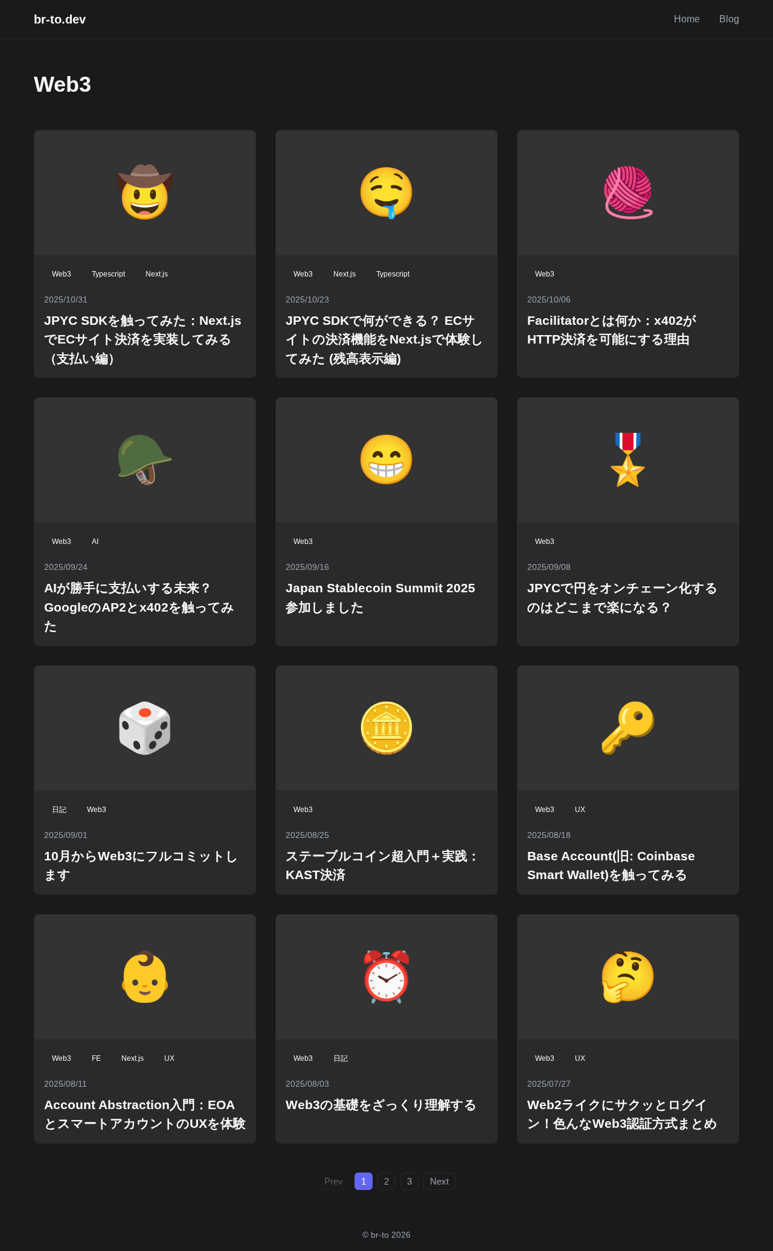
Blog (729, 19)
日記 (59, 809)
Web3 (61, 274)
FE (96, 1058)
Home (687, 19)
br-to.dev (60, 19)
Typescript (108, 274)
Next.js (157, 274)
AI (95, 541)
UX (580, 809)
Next (439, 1181)
